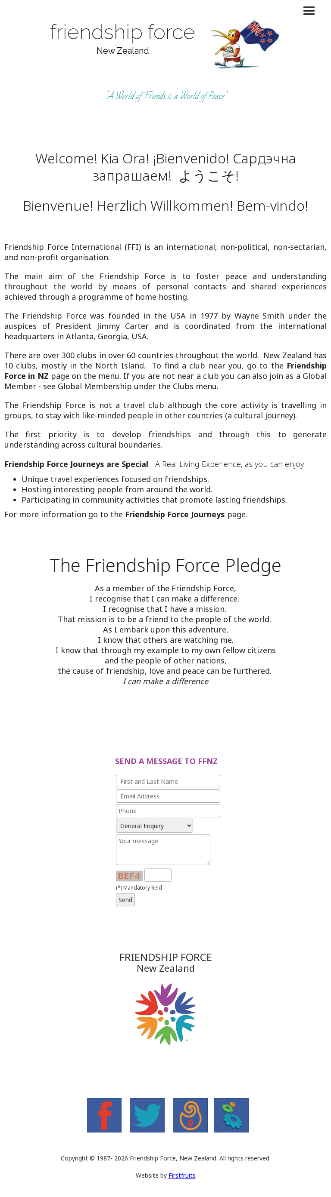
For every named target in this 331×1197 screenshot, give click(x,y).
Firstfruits (182, 1175)
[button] (165, 11)
